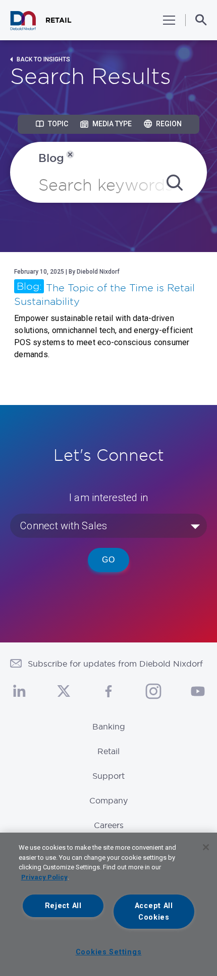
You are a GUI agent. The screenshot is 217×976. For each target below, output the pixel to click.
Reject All (63, 906)
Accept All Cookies (154, 912)
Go (108, 559)
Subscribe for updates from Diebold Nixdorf (115, 664)
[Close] (206, 847)
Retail (108, 751)
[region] (108, 904)
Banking (108, 726)
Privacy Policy (44, 877)
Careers (109, 825)
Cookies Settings (109, 952)
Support (108, 776)
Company (108, 800)
